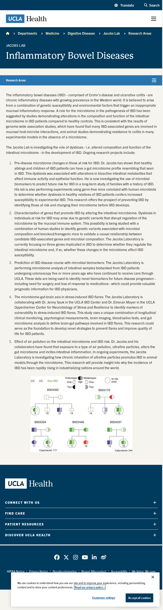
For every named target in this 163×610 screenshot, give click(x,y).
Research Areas (139, 33)
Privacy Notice (38, 571)
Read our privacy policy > (90, 587)
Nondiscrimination (65, 571)
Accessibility (119, 571)
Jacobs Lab (111, 33)
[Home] (7, 33)
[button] (124, 5)
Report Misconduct (94, 571)
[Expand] (154, 502)
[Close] (152, 577)
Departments (27, 33)
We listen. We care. (144, 571)
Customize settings (103, 597)
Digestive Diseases (81, 33)
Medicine (52, 33)
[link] (56, 557)
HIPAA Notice (16, 571)
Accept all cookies (139, 598)
